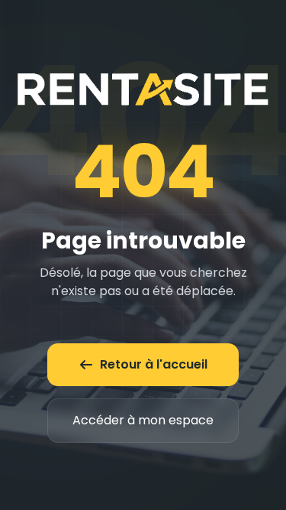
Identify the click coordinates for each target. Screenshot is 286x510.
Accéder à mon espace (143, 420)
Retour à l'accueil (153, 364)
